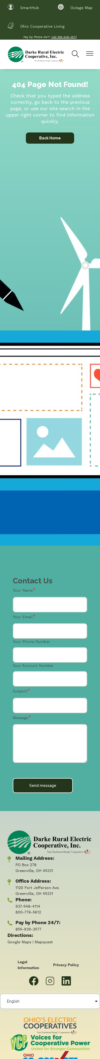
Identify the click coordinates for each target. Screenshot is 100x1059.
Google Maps (19, 942)
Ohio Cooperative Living (36, 25)
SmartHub (23, 7)
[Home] (35, 54)
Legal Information (28, 965)
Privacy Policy (66, 965)
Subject (20, 691)
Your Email (23, 617)
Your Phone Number (31, 641)
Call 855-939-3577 (64, 37)
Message (20, 718)
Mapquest (44, 942)
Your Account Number (33, 665)
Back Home (50, 138)
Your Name (23, 590)
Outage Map (75, 7)
